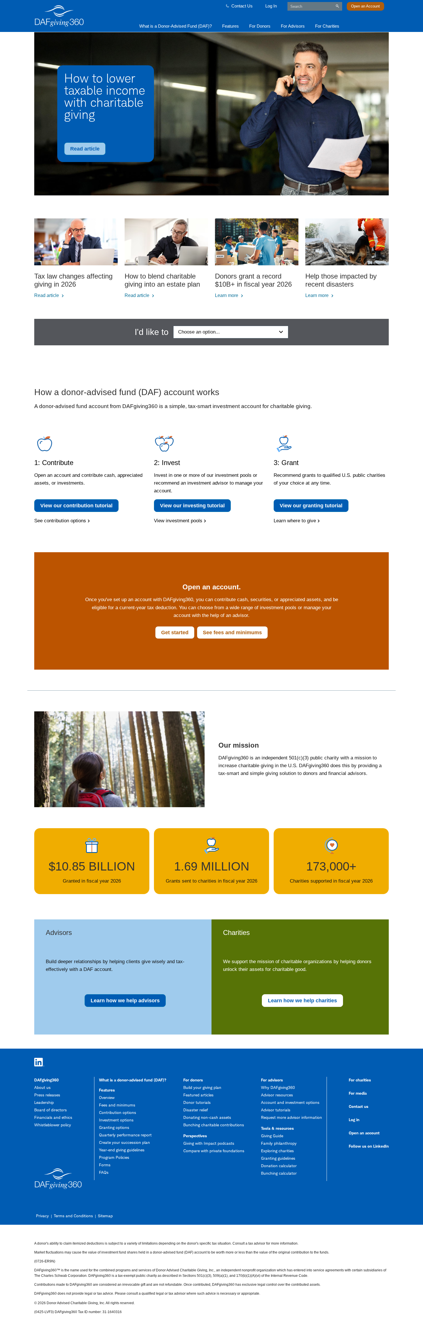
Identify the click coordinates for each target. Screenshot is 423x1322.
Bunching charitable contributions (213, 1124)
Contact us (358, 1106)
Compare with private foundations (213, 1150)
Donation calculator (279, 1165)
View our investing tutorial (192, 505)
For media (358, 1093)
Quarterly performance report (125, 1134)
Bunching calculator (279, 1173)
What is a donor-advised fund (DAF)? (132, 1079)
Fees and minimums (117, 1104)
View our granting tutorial (311, 505)
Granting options (114, 1127)
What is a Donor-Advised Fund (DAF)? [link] (175, 26)
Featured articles (198, 1094)
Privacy (42, 1215)
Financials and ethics (53, 1117)
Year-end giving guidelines (121, 1149)
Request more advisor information (291, 1117)
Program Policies (114, 1157)
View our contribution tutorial (76, 505)
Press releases (47, 1094)
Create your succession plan (124, 1142)
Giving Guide (272, 1135)
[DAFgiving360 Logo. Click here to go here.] (76, 16)
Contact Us (242, 5)
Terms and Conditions (73, 1215)
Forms (104, 1164)
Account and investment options (290, 1102)
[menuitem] (175, 26)
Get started (174, 632)
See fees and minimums (232, 632)
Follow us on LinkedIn (369, 1146)
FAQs (103, 1172)
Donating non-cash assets (207, 1117)
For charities (360, 1079)
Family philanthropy (279, 1143)
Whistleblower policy (52, 1124)
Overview (107, 1097)
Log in (354, 1119)
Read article (85, 149)
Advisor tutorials (275, 1109)
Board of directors (50, 1109)
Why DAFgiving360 (278, 1087)
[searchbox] (314, 6)
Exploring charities (277, 1150)
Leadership (44, 1102)
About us (42, 1087)
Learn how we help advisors (125, 1000)
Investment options (116, 1119)
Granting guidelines (278, 1158)
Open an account (364, 1132)
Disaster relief (195, 1109)
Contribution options (117, 1112)
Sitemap (105, 1215)
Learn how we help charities (302, 1000)
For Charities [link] (327, 26)
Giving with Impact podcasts (208, 1143)
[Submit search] (337, 6)
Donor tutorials (197, 1102)
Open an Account (365, 6)
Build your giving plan (202, 1087)
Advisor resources (277, 1094)
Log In (271, 5)
